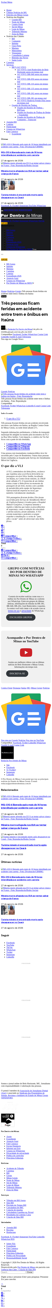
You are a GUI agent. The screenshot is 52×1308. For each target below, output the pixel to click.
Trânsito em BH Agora (16, 1200)
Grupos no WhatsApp (15, 129)
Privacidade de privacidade (17, 1153)
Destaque (17, 688)
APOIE (4, 223)
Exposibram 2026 (13, 242)
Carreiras (10, 62)
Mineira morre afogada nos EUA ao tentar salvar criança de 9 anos (24, 826)
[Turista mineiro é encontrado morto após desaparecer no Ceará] (8, 189)
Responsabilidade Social (16, 1258)
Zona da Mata (17, 34)
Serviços (10, 65)
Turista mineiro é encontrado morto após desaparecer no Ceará (22, 196)
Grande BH (17, 20)
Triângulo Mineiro (19, 31)
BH (13, 39)
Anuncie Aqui (12, 244)
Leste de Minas (18, 29)
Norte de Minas (18, 22)
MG (28, 688)
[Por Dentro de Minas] (21, 218)
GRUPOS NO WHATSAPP (18, 210)
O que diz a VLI (13, 418)
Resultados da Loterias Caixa (18, 1215)
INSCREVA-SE (17, 673)
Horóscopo (11, 1232)
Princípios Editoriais (14, 1158)
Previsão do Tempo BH (16, 1205)
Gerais (4, 296)
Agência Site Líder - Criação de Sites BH (18, 1269)
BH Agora (10, 230)
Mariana (15, 48)
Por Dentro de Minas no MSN (19, 249)
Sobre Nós (10, 1244)
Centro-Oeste (17, 24)
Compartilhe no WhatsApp (18, 444)
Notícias (46, 688)
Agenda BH (11, 122)
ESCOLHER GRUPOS (21, 617)
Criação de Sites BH (15, 1217)
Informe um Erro (13, 1148)
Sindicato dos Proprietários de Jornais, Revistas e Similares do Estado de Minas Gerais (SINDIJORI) (24, 1095)
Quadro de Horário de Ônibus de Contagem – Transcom (31, 118)
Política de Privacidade (16, 1255)
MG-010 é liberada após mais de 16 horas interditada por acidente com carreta (21, 153)
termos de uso (13, 611)
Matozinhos (17, 50)
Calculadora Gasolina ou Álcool (19, 1212)
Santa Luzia (17, 60)
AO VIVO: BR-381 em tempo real (32, 98)
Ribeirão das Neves (20, 58)
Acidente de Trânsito (15, 1168)
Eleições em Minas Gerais (17, 15)
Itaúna (23, 688)
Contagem (16, 41)
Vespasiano (16, 53)
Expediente (16, 134)
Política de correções (15, 1155)
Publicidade (11, 127)
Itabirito (15, 43)
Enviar (29, 1272)
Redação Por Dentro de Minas (20, 329)
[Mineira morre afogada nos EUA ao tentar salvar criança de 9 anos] (26, 165)
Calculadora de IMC (15, 1207)
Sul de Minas (17, 27)
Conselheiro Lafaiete (20, 55)
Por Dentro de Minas (26, 1267)
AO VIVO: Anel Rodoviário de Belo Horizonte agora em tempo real (32, 71)
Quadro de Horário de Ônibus (24, 105)
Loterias (9, 240)
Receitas (9, 1230)
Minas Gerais (36, 688)
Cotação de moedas (14, 1210)
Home (9, 10)
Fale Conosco (12, 131)
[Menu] (2, 210)
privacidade (26, 611)
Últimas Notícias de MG (16, 12)
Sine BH (10, 1203)
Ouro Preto (16, 46)
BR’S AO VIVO (19, 67)
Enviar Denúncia (13, 1146)
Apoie (9, 1136)
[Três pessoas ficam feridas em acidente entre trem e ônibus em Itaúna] (26, 396)
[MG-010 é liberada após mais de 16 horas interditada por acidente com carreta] (26, 147)
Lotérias (9, 124)
